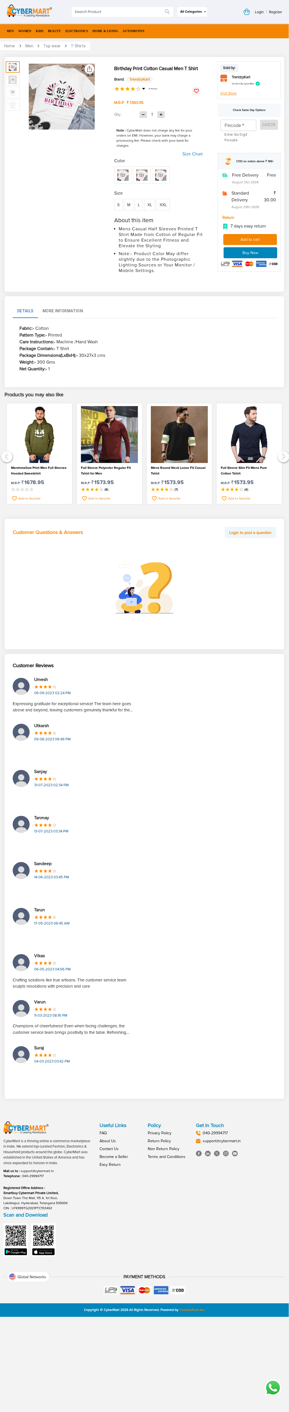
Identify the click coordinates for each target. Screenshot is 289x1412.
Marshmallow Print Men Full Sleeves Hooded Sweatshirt (39, 471)
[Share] (89, 69)
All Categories (191, 12)
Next (283, 456)
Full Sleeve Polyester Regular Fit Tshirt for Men (106, 471)
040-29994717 (33, 1176)
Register (275, 12)
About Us (108, 1141)
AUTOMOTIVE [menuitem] (134, 31)
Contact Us (109, 1148)
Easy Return (110, 1164)
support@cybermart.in (37, 1171)
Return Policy (159, 1141)
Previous (6, 456)
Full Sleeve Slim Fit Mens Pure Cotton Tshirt (244, 471)
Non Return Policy (163, 1148)
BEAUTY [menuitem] (54, 31)
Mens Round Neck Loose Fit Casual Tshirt (178, 471)
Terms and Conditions (167, 1156)
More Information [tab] (63, 311)
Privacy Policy (159, 1133)
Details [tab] (25, 311)
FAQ (103, 1133)
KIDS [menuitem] (39, 31)
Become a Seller (114, 1156)
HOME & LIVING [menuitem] (105, 31)
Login (259, 12)
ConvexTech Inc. (192, 1310)
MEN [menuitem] (10, 31)
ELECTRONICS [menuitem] (76, 31)
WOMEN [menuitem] (24, 31)
